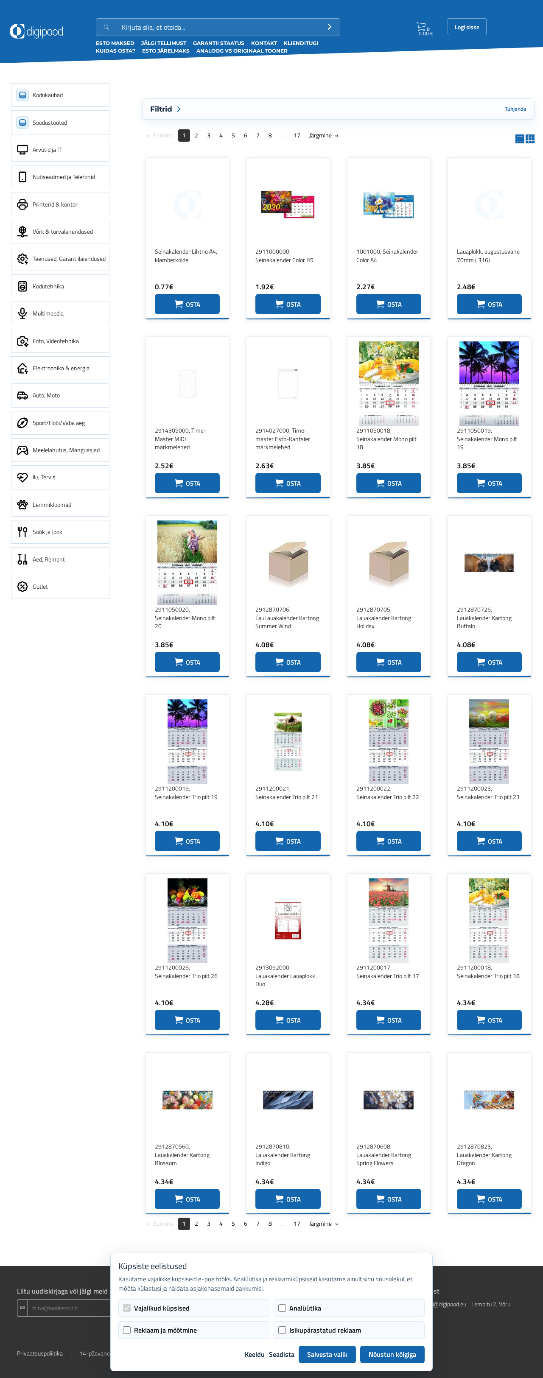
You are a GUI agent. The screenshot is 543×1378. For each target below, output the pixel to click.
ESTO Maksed (115, 43)
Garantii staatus (218, 43)
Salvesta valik (327, 1354)
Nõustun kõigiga (392, 1354)
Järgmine (320, 135)
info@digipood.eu (444, 1304)
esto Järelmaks (166, 51)
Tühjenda (515, 109)
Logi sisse (467, 27)
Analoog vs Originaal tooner (242, 51)
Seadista (281, 1354)
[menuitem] (60, 95)
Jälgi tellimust (163, 43)
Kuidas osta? (115, 51)
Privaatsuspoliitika (40, 1353)
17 (297, 135)
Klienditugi (301, 43)
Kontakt (264, 43)
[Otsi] (329, 27)
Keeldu (255, 1354)
